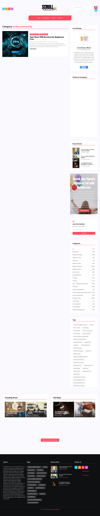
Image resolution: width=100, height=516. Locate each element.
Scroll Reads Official (84, 48)
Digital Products (34, 34)
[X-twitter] (6, 9)
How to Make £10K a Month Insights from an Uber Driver (84, 412)
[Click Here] (96, 10)
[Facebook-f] (3, 9)
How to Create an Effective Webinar (88, 157)
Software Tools (43, 34)
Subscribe (83, 233)
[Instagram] (12, 9)
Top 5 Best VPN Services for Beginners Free (47, 38)
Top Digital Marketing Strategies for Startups (87, 163)
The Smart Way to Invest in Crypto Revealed (88, 150)
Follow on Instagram (50, 440)
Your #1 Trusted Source (84, 49)
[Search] (95, 7)
